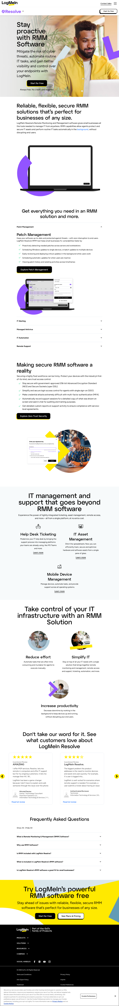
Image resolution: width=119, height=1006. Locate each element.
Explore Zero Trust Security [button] (33, 416)
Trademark (20, 985)
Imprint (62, 979)
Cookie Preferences (67, 985)
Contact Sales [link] (106, 3)
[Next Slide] (116, 776)
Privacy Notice (57, 1001)
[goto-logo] (59, 929)
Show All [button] (20, 828)
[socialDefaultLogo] (34, 961)
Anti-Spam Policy (23, 979)
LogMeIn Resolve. (74, 764)
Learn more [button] (38, 552)
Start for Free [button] (37, 83)
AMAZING (18, 764)
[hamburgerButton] (115, 3)
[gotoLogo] (9, 3)
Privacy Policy (65, 974)
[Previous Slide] (2, 776)
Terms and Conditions (24, 974)
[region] (59, 996)
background (82, 129)
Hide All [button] (29, 828)
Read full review (18, 802)
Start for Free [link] (108, 11)
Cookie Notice (9, 1003)
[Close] (115, 996)
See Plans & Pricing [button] (71, 916)
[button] (59, 225)
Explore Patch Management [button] (34, 269)
